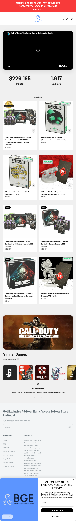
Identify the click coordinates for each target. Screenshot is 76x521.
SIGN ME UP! (57, 510)
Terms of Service (9, 451)
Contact (6, 448)
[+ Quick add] (33, 131)
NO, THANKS (57, 516)
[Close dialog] (74, 480)
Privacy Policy (8, 462)
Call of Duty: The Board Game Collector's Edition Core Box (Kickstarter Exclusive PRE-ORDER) (19, 296)
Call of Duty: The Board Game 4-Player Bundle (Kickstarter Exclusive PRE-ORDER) (54, 244)
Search (5, 440)
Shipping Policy (8, 466)
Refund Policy (8, 455)
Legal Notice (7, 459)
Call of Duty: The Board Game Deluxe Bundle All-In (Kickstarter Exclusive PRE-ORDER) (19, 244)
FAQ (4, 444)
